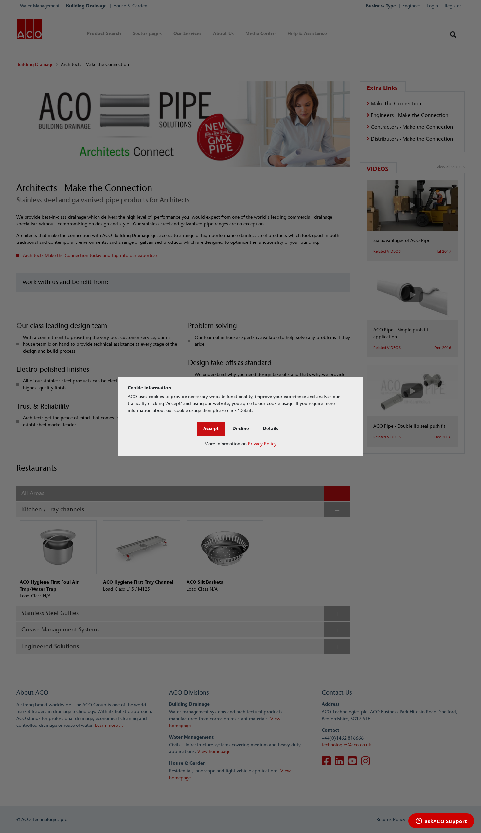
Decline (240, 428)
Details (270, 428)
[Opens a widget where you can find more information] (441, 821)
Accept (211, 428)
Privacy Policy (262, 444)
